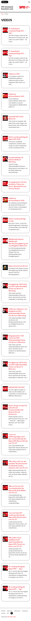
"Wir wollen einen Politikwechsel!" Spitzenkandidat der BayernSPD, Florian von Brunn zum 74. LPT (17, 542)
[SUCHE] (29, 2)
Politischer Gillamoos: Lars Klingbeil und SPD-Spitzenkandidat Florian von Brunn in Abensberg (18, 312)
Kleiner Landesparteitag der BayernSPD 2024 (18, 138)
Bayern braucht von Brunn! (18, 266)
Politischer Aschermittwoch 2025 (16, 95)
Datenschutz (17, 611)
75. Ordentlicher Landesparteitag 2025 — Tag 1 (17, 53)
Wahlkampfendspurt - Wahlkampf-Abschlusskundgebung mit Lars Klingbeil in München (18, 242)
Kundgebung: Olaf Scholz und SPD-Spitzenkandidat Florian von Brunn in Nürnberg (18, 287)
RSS (8, 613)
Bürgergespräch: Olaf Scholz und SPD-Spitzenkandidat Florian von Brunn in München (17, 339)
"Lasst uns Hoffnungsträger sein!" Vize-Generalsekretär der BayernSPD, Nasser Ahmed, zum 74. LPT (18, 438)
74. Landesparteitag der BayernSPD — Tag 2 (17, 567)
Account (3, 613)
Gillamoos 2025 (14, 74)
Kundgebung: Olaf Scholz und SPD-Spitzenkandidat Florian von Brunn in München (18, 365)
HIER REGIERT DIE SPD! (17, 387)
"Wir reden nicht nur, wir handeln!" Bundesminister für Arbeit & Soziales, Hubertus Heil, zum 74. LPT (18, 464)
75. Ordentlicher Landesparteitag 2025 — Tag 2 (17, 31)
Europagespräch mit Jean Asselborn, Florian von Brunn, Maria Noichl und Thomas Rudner (18, 185)
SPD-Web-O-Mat (11, 617)
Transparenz (25, 611)
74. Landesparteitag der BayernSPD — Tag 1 (17, 588)
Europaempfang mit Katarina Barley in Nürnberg (16, 159)
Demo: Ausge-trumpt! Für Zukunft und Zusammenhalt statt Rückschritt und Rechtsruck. (18, 409)
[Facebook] (11, 613)
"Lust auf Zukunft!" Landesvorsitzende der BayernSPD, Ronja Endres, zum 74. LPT (18, 516)
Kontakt (3, 611)
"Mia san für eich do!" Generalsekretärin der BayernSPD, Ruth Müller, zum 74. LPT (17, 489)
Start (2, 14)
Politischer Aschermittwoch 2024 (16, 199)
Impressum (9, 611)
